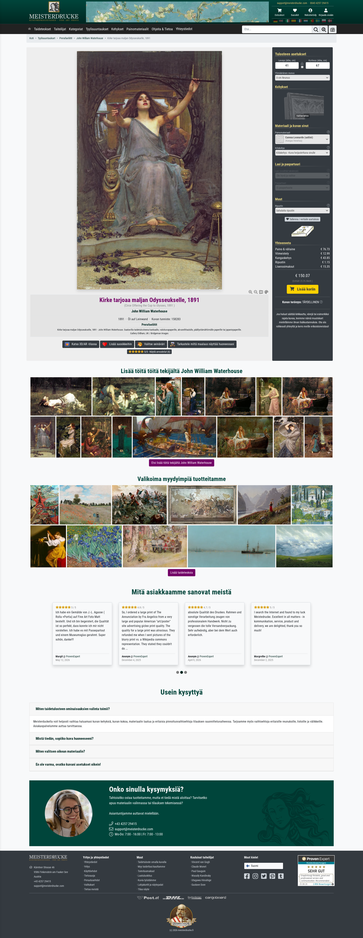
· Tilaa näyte (143, 889)
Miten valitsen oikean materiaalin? (60, 751)
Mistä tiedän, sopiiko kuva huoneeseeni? (65, 738)
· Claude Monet (198, 866)
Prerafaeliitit (65, 38)
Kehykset (117, 29)
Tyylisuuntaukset (97, 29)
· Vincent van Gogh (200, 862)
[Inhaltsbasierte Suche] (324, 29)
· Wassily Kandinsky (200, 875)
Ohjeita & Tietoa (162, 29)
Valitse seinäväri (153, 344)
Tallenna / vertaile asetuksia (304, 219)
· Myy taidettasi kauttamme (151, 866)
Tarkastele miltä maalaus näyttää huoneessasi (204, 344)
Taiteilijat (60, 29)
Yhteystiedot (184, 29)
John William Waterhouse (89, 38)
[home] (29, 29)
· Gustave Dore (198, 884)
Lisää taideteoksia (181, 572)
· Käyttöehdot (90, 871)
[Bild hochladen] (333, 29)
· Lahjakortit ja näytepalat (150, 884)
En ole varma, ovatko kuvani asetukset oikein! (68, 764)
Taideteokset (42, 29)
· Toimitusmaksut (145, 871)
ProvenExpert (73, 656)
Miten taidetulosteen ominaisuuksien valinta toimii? (73, 709)
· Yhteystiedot (90, 862)
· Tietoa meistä (91, 889)
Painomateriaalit (137, 29)
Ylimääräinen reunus (285, 73)
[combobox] (302, 78)
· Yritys (86, 866)
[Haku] (316, 29)
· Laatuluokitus (144, 875)
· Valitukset (89, 884)
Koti (31, 38)
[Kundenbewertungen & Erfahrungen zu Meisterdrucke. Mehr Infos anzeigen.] (316, 870)
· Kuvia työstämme (146, 880)
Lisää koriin (304, 289)
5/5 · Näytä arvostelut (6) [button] (157, 351)
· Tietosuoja (89, 875)
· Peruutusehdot (91, 880)
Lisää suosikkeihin (119, 344)
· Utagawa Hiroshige (200, 880)
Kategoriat (76, 29)
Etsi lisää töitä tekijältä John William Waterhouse (181, 463)
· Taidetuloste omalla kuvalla (151, 862)
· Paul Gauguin (198, 871)
